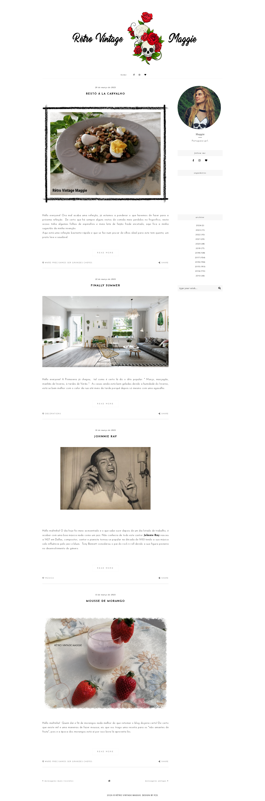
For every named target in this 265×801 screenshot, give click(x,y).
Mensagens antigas (156, 781)
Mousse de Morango (105, 601)
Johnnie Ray (105, 436)
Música (49, 578)
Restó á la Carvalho (105, 94)
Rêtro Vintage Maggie (128, 795)
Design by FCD (150, 795)
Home (124, 75)
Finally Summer (105, 285)
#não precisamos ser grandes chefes (68, 263)
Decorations (53, 414)
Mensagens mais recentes (59, 781)
